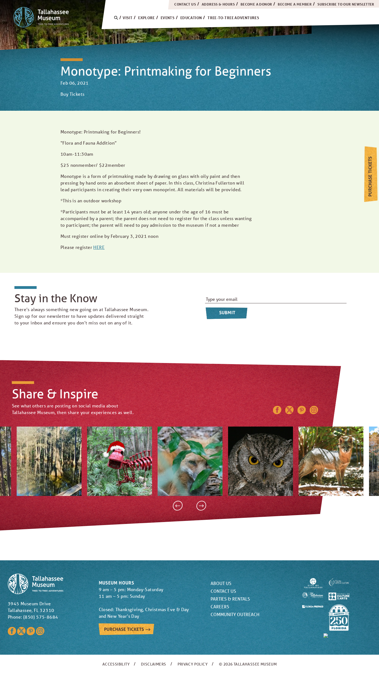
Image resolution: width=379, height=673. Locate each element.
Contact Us (185, 4)
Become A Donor (256, 4)
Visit (127, 17)
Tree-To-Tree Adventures (233, 17)
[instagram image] (49, 461)
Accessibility (116, 664)
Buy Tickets (72, 94)
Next (201, 506)
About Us (221, 583)
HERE (99, 247)
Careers (220, 606)
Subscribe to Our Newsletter (345, 4)
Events (168, 17)
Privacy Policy (193, 664)
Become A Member (295, 4)
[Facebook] (277, 412)
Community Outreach (235, 614)
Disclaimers (153, 664)
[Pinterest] (301, 412)
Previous (178, 506)
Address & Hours (218, 4)
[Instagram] (314, 412)
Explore (146, 17)
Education (191, 17)
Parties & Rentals (230, 599)
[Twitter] (289, 412)
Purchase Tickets (370, 177)
